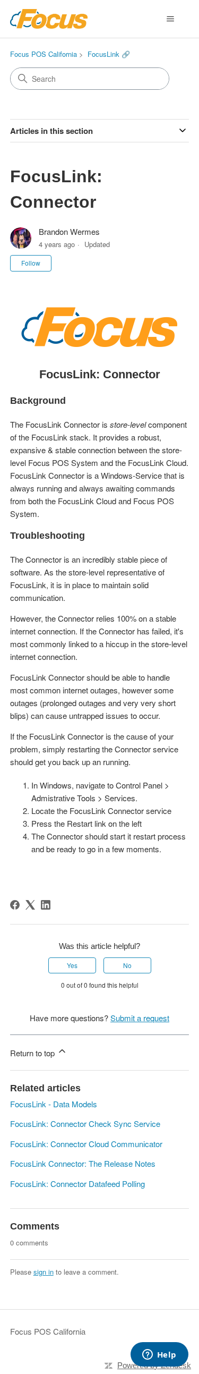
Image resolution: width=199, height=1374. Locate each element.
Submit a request (139, 1017)
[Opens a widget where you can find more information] (159, 1355)
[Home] (49, 19)
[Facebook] (15, 905)
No (127, 965)
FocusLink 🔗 (109, 54)
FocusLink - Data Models (53, 1103)
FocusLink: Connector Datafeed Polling (77, 1183)
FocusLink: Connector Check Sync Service (85, 1123)
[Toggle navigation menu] (170, 19)
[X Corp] (30, 905)
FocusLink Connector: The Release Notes (82, 1163)
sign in (43, 1272)
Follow (30, 262)
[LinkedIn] (45, 905)
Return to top (33, 1052)
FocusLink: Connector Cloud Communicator (86, 1143)
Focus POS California (43, 54)
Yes (72, 965)
